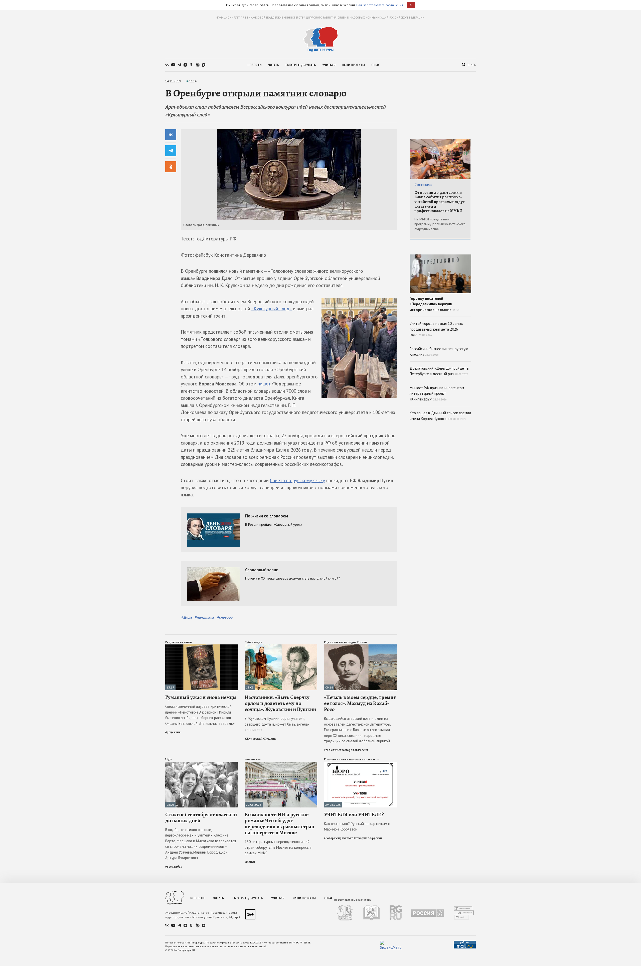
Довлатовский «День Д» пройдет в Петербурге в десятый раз (439, 371)
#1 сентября (173, 867)
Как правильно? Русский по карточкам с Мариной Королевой (357, 826)
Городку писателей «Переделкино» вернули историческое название (434, 304)
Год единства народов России (345, 642)
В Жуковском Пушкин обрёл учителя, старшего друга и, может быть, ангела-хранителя (277, 724)
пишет (264, 384)
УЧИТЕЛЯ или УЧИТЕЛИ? (354, 814)
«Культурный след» (271, 309)
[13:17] (201, 646)
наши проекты (353, 65)
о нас (375, 65)
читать (273, 65)
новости (254, 65)
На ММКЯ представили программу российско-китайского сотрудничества (439, 224)
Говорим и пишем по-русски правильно (351, 759)
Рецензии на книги (178, 642)
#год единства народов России (346, 750)
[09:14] (360, 646)
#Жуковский (253, 739)
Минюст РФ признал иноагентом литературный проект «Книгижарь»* (437, 393)
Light (168, 759)
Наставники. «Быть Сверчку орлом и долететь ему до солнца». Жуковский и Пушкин (280, 703)
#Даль (186, 617)
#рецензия (173, 732)
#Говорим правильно (338, 838)
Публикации (253, 642)
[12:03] (281, 646)
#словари (225, 617)
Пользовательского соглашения (379, 5)
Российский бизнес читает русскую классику (439, 351)
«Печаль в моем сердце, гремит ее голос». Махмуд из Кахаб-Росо (360, 703)
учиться (328, 65)
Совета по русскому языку (297, 480)
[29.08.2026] (281, 763)
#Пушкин (269, 739)
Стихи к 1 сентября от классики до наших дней (201, 817)
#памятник (204, 617)
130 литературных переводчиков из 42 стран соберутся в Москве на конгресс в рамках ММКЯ (278, 847)
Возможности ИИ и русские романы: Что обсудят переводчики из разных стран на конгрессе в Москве (279, 823)
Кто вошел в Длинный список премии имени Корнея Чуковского (440, 415)
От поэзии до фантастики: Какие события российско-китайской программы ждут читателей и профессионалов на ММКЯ (439, 201)
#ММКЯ (250, 862)
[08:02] (201, 763)
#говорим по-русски (368, 838)
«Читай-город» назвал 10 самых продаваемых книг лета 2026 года (436, 329)
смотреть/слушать (300, 65)
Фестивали (253, 759)
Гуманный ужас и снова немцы (201, 697)
